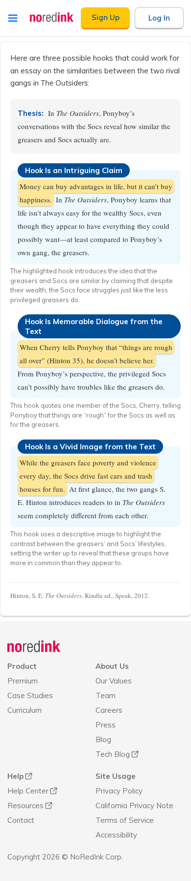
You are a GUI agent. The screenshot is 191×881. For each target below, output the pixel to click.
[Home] (34, 646)
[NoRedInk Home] (52, 17)
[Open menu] (12, 18)
